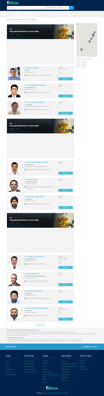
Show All (45, 382)
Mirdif (44, 379)
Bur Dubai (46, 363)
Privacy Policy (10, 369)
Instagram (83, 366)
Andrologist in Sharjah (75, 339)
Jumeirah (45, 361)
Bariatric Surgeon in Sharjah (74, 341)
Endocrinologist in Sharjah (28, 339)
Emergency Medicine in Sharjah (45, 339)
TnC (7, 366)
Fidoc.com (44, 393)
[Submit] (71, 8)
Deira (44, 366)
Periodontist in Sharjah (59, 341)
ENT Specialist (65, 372)
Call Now (65, 78)
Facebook (83, 361)
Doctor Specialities (30, 369)
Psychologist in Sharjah (61, 339)
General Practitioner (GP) (68, 366)
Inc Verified (83, 369)
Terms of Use (63, 393)
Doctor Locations (29, 366)
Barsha (45, 369)
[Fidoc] (13, 2)
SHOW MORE (40, 324)
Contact (8, 372)
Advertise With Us (11, 374)
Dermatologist (65, 369)
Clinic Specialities (29, 363)
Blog (7, 363)
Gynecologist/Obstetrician (69, 363)
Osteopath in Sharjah (13, 339)
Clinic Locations (29, 361)
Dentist (63, 361)
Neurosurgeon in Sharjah (14, 341)
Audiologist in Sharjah (45, 341)
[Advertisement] (40, 51)
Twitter (82, 363)
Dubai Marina (47, 372)
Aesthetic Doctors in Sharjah (30, 341)
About (7, 361)
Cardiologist (65, 377)
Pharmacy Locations (30, 372)
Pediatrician (65, 374)
